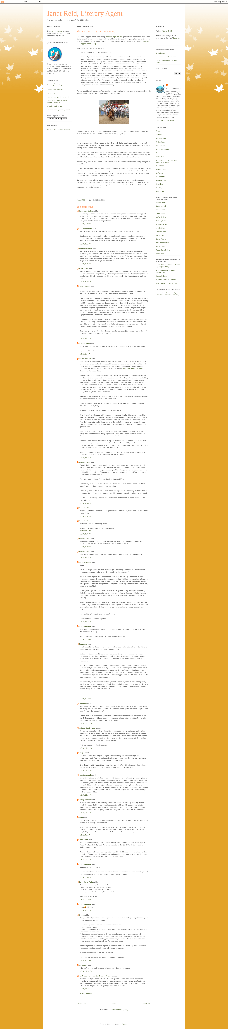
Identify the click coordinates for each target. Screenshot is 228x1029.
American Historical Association (167, 283)
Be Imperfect (160, 145)
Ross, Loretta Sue (162, 243)
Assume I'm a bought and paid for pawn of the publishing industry (168, 294)
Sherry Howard (85, 800)
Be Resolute (160, 177)
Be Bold (158, 131)
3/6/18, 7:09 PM (85, 835)
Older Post (146, 1004)
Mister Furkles (84, 462)
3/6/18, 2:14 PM (85, 813)
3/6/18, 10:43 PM (86, 971)
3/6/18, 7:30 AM (85, 224)
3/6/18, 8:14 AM (85, 244)
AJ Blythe (83, 965)
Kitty (81, 817)
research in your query (113, 37)
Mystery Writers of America (166, 280)
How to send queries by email (58, 97)
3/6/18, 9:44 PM (85, 960)
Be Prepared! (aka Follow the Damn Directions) (167, 161)
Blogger (125, 1024)
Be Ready (159, 173)
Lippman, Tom (161, 232)
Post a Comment (86, 994)
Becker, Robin (161, 202)
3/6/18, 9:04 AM (85, 534)
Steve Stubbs (84, 343)
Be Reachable (161, 169)
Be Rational (160, 166)
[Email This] (94, 200)
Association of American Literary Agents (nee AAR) (168, 266)
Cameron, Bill (161, 206)
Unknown (83, 703)
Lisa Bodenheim (85, 229)
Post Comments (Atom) (119, 1010)
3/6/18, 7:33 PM (85, 860)
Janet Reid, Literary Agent (85, 13)
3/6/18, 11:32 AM (86, 748)
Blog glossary (161, 53)
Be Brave (159, 135)
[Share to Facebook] (101, 200)
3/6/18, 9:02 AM (85, 516)
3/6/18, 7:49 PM (85, 899)
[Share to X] (99, 200)
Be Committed (161, 138)
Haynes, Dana (161, 221)
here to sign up (57, 31)
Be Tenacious (161, 180)
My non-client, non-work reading (59, 129)
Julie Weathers (85, 359)
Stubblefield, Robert (163, 250)
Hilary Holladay (161, 224)
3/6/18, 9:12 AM (85, 558)
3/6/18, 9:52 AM (85, 699)
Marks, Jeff (160, 235)
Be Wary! (159, 188)
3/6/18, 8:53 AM (85, 458)
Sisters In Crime (162, 276)
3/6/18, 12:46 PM (86, 795)
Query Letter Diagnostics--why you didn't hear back (58, 85)
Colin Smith (83, 840)
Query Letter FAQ (53, 93)
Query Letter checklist (55, 89)
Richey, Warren (161, 239)
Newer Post (82, 1004)
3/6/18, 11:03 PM (86, 989)
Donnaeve (83, 644)
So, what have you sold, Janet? (58, 110)
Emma (81, 915)
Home (114, 1004)
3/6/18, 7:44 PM (85, 877)
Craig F (82, 753)
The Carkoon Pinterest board (166, 57)
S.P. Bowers (83, 268)
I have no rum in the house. (133, 368)
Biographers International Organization (165, 271)
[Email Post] (90, 200)
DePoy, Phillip (161, 217)
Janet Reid (83, 521)
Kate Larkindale (85, 775)
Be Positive (160, 156)
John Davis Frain (86, 882)
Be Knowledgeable (163, 149)
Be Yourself (160, 191)
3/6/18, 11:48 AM (86, 770)
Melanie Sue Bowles (87, 728)
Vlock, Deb (160, 254)
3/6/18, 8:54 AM (85, 503)
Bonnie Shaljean (85, 248)
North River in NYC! (87, 531)
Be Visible (159, 184)
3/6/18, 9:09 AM (85, 547)
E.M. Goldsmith (85, 626)
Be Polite (159, 153)
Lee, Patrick (160, 228)
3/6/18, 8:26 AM (85, 264)
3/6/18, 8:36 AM (85, 281)
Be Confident (160, 142)
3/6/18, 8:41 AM (85, 339)
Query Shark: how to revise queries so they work (57, 101)
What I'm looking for (54, 106)
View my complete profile (165, 120)
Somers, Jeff (160, 246)
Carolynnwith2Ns (86, 211)
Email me (176, 38)
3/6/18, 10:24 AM (86, 723)
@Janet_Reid (167, 31)
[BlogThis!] (97, 200)
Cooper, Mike (161, 210)
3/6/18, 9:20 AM (85, 639)
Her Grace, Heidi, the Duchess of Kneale (95, 976)
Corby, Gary (160, 213)
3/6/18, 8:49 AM (85, 354)
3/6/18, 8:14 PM (85, 910)
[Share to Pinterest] (103, 200)
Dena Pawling (84, 286)
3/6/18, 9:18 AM (85, 622)
